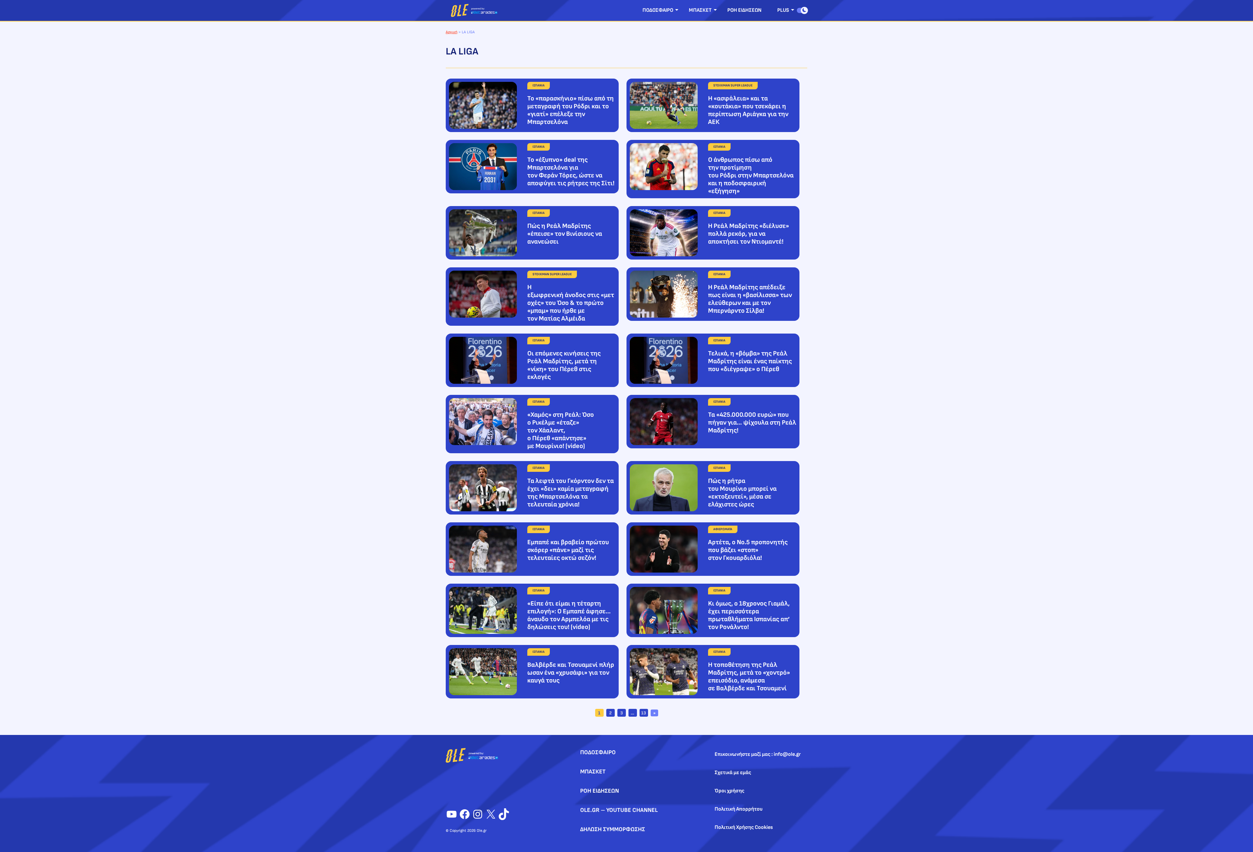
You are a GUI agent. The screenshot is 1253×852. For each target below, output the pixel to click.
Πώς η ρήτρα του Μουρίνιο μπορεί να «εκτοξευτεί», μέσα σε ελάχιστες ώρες (742, 492)
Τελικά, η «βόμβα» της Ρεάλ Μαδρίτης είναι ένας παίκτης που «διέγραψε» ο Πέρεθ (750, 361)
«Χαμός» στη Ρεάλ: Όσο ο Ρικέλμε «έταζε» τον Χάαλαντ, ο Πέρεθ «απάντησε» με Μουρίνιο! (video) (560, 430)
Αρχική (451, 32)
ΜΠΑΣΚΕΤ (700, 10)
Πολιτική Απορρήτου (739, 809)
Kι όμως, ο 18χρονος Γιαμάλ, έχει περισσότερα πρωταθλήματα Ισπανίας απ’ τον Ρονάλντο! (749, 615)
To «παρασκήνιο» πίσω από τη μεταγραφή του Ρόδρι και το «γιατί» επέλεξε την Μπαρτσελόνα (570, 110)
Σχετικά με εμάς (733, 773)
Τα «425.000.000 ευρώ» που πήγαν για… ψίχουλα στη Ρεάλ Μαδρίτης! (752, 422)
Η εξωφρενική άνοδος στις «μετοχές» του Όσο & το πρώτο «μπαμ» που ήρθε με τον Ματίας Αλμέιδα (570, 302)
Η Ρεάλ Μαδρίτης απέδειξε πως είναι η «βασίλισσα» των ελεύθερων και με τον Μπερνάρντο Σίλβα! (750, 299)
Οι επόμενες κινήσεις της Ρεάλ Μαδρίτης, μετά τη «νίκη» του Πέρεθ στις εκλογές (564, 365)
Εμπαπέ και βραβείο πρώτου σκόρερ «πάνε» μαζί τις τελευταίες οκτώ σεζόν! (568, 550)
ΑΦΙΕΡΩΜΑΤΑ (722, 529)
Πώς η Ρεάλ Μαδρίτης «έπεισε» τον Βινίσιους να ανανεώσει (564, 234)
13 (643, 713)
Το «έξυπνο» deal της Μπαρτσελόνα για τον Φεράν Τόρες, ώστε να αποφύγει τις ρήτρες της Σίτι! (570, 171)
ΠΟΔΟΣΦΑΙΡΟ (657, 10)
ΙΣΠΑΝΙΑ (539, 85)
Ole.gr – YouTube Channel (619, 810)
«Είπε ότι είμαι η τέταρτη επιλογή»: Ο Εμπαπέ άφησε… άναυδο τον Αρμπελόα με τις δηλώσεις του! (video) (569, 615)
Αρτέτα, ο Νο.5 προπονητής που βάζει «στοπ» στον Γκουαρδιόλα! (748, 550)
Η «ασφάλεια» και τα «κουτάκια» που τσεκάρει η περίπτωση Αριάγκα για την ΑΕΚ (748, 110)
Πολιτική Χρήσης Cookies (744, 827)
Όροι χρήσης (729, 791)
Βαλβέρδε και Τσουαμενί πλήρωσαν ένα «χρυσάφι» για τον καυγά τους (570, 672)
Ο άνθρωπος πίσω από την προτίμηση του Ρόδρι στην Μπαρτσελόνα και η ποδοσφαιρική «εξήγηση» (751, 175)
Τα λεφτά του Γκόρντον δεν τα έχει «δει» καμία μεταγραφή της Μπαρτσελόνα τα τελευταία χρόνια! (570, 492)
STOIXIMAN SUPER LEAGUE (732, 85)
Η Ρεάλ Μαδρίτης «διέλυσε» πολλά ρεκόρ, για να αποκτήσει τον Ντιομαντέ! (748, 234)
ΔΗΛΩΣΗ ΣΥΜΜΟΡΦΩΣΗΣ (612, 829)
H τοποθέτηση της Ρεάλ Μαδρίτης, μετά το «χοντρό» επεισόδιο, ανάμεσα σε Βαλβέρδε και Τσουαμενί (749, 676)
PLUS (783, 10)
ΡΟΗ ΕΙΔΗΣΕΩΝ (744, 10)
